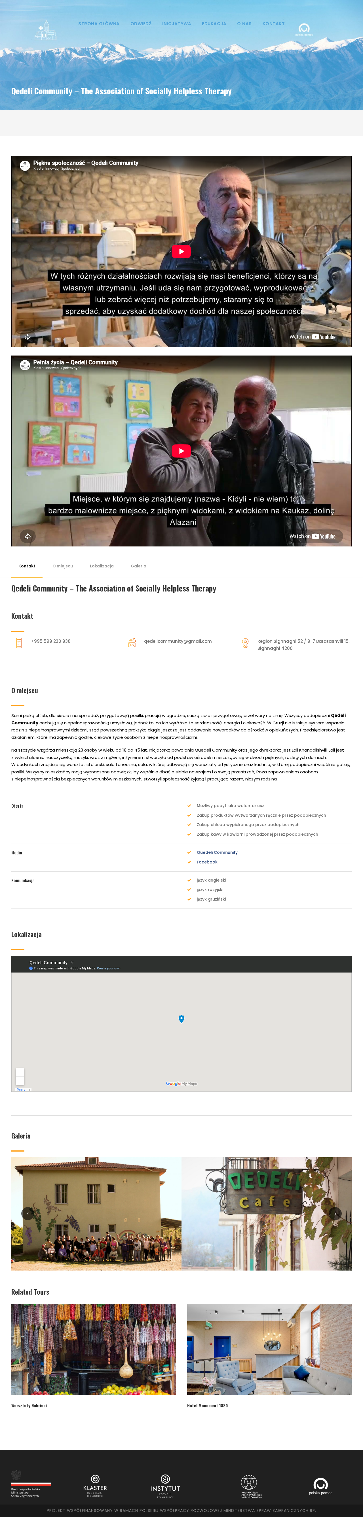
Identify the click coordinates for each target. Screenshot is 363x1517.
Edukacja (214, 24)
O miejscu (62, 566)
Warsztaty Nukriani (29, 1405)
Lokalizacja (102, 566)
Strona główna (99, 24)
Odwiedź (141, 24)
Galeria (138, 566)
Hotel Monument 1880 (207, 1405)
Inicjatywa (176, 24)
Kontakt (274, 24)
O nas (244, 24)
